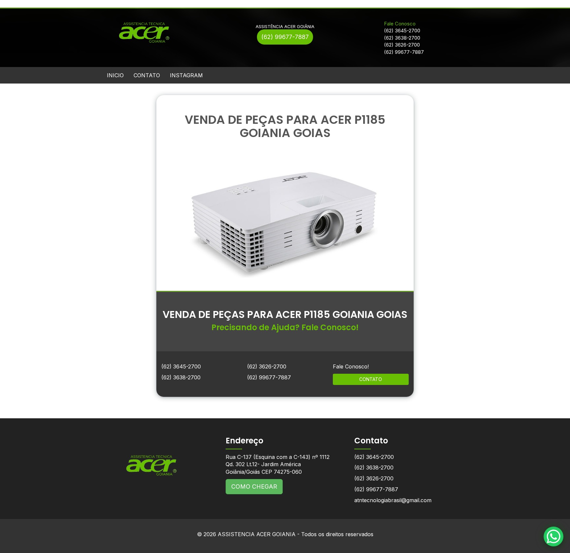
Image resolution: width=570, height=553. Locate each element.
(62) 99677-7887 (285, 36)
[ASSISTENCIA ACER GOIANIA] (151, 460)
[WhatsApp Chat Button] (553, 536)
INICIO (115, 75)
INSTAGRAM (186, 75)
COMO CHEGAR (254, 486)
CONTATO (147, 75)
